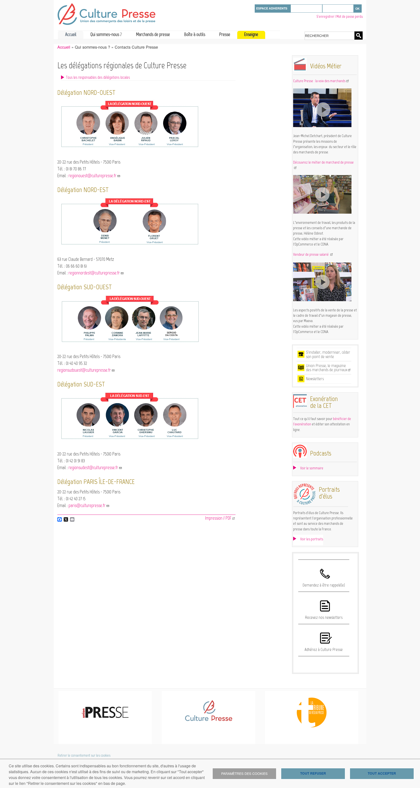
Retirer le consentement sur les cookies (84, 755)
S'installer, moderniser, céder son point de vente (328, 354)
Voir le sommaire (311, 468)
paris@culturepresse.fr (87, 505)
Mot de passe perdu (349, 16)
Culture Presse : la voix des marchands (319, 81)
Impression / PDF (218, 518)
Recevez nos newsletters (323, 617)
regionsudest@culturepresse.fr (93, 467)
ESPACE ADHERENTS (271, 8)
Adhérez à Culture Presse (324, 649)
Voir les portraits (311, 539)
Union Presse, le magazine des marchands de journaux (326, 368)
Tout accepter (382, 773)
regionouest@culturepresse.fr (92, 175)
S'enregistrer (325, 16)
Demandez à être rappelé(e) (324, 585)
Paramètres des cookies (244, 773)
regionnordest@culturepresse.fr (94, 273)
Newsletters (315, 378)
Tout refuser (313, 773)
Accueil (70, 34)
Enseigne (251, 34)
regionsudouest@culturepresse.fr (84, 370)
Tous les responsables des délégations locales (98, 77)
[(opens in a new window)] (322, 125)
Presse (224, 34)
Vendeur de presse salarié (311, 254)
